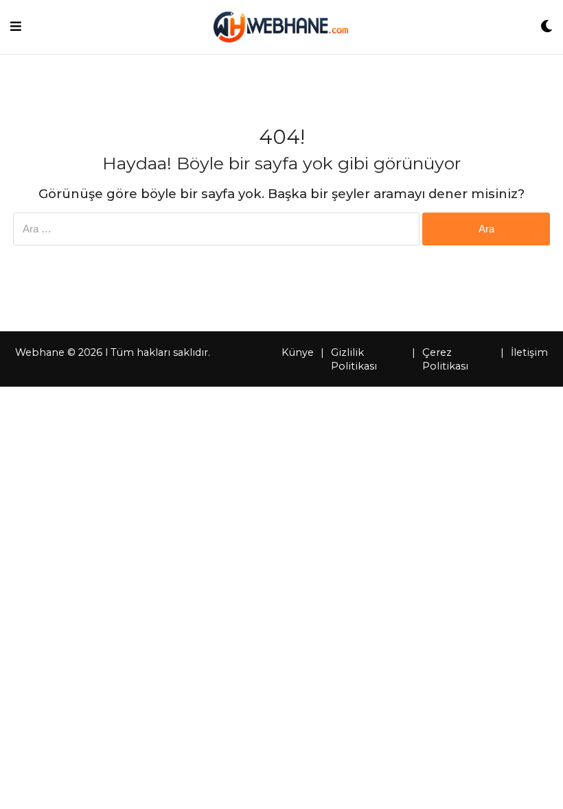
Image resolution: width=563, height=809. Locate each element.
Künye (298, 352)
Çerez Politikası (445, 359)
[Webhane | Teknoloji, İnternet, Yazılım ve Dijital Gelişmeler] (280, 27)
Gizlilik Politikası (354, 359)
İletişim (529, 352)
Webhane (40, 352)
